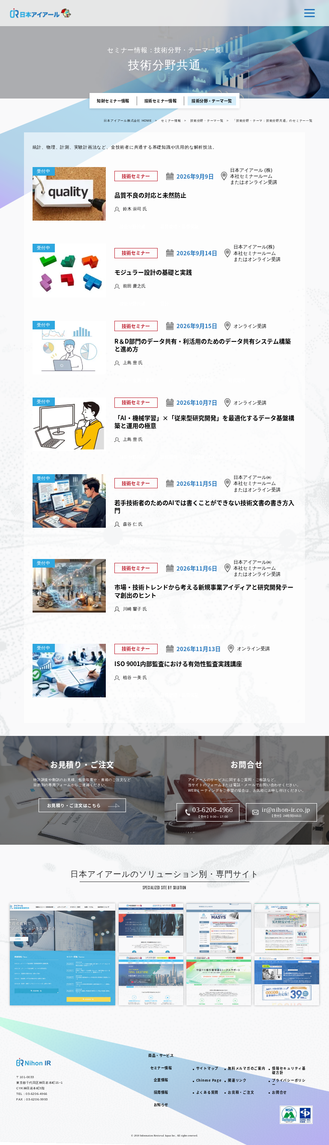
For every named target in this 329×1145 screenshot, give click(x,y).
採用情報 (161, 1092)
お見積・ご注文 (241, 1092)
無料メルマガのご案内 (247, 1068)
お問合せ (279, 1092)
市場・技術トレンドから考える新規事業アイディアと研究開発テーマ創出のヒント (203, 590)
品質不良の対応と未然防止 (150, 195)
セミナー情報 (171, 120)
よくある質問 (207, 1092)
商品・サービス (160, 1055)
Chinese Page (208, 1080)
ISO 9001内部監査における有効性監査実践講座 (178, 663)
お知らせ (161, 1104)
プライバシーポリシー (289, 1082)
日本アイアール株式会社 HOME (128, 120)
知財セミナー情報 (113, 101)
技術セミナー (136, 176)
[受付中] (69, 217)
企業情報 (161, 1079)
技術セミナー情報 (160, 101)
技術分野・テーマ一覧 (211, 101)
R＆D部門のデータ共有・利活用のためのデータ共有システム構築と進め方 (202, 345)
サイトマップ (207, 1068)
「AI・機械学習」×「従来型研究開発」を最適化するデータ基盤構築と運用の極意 (204, 421)
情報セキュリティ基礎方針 (289, 1070)
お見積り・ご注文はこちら (74, 805)
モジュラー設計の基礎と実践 (153, 272)
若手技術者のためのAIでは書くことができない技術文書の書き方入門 (204, 506)
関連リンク (237, 1080)
